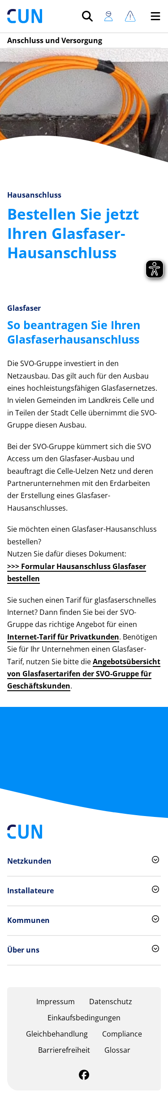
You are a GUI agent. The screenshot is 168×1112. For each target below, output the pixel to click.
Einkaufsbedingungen (84, 1018)
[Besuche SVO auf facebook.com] (84, 1076)
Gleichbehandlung (57, 1034)
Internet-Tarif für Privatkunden (63, 637)
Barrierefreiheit (64, 1050)
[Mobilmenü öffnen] (155, 16)
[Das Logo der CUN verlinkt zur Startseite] (24, 16)
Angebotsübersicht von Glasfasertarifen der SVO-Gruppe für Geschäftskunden (83, 674)
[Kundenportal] (108, 16)
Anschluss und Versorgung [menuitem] (54, 40)
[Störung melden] (130, 16)
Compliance (122, 1034)
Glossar (117, 1050)
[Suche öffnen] (87, 16)
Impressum (55, 1001)
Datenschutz (110, 1001)
